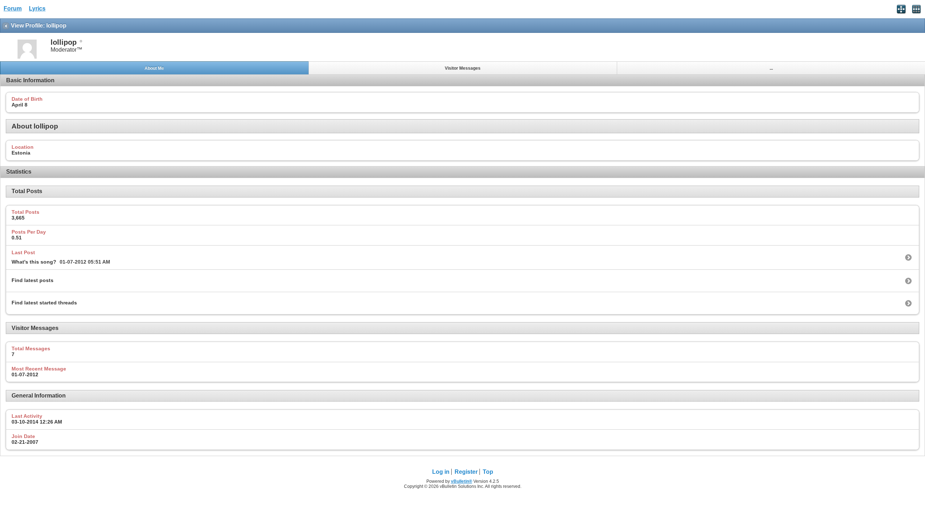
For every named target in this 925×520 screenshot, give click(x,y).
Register (466, 472)
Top (488, 472)
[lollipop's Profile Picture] (27, 58)
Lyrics (37, 8)
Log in (440, 472)
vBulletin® (461, 481)
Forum (13, 8)
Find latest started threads (44, 303)
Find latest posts (32, 280)
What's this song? (34, 262)
